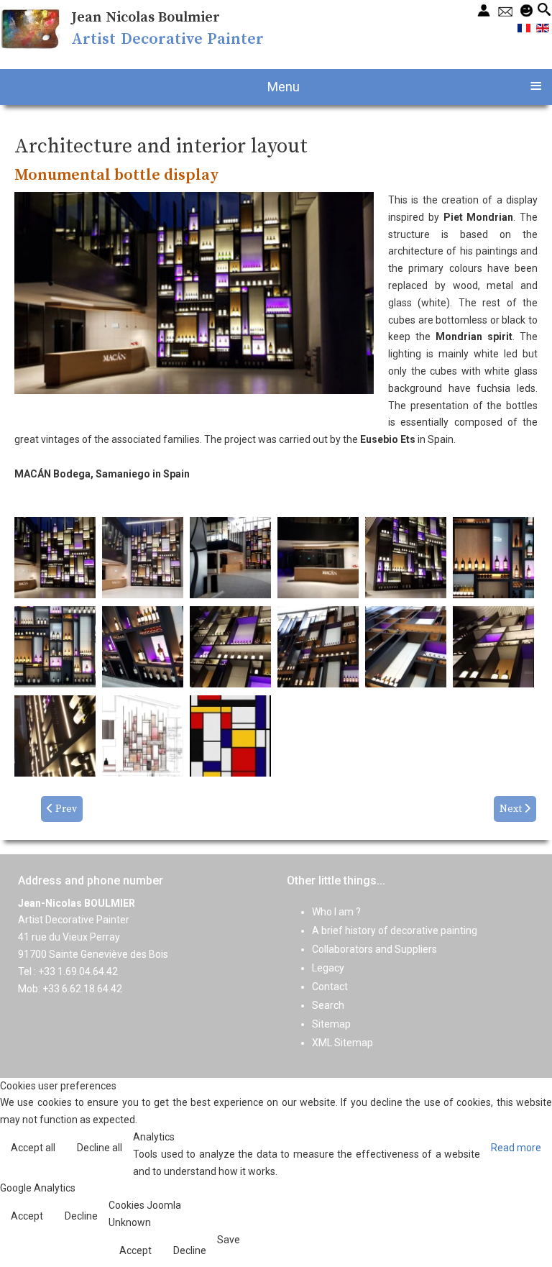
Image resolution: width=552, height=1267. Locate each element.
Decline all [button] (99, 1147)
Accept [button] (27, 1216)
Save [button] (228, 1239)
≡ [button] (536, 85)
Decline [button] (81, 1216)
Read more (516, 1147)
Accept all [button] (33, 1147)
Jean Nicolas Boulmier (145, 18)
